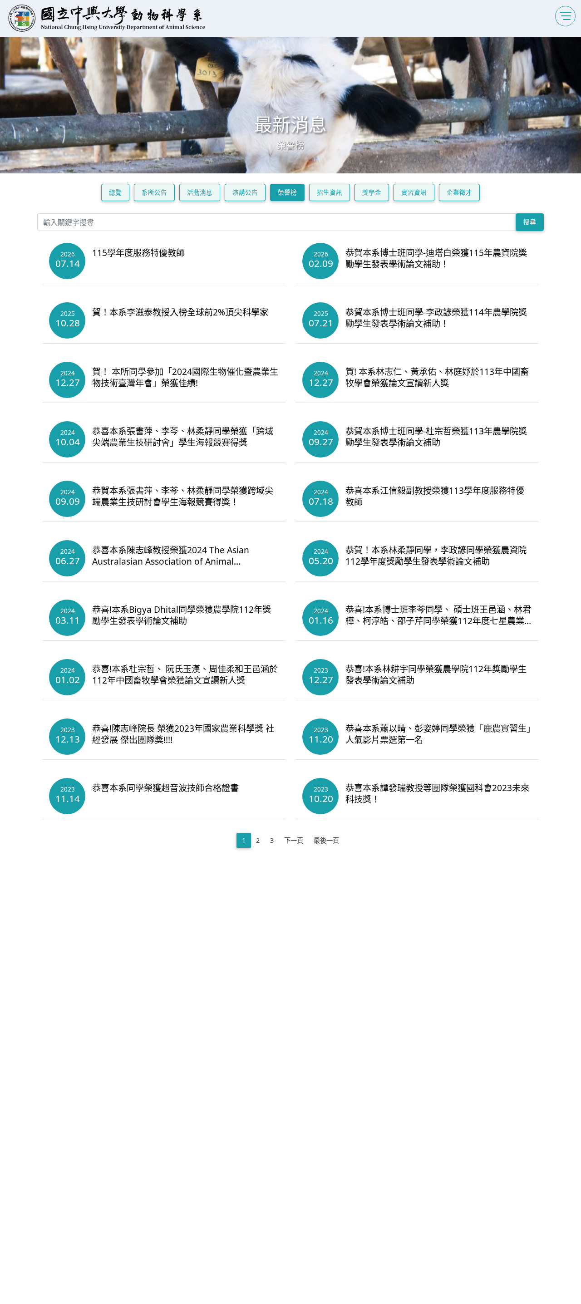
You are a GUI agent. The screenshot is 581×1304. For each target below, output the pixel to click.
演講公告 (245, 192)
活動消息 (199, 192)
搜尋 (529, 221)
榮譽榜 (287, 192)
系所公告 (154, 192)
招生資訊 (329, 192)
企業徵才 (459, 192)
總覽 (115, 192)
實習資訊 (414, 192)
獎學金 (371, 192)
